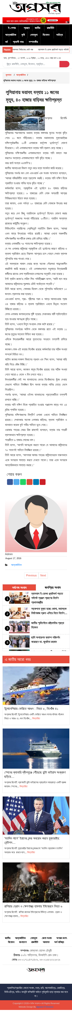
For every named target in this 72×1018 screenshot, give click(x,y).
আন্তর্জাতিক (10, 34)
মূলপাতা (8, 74)
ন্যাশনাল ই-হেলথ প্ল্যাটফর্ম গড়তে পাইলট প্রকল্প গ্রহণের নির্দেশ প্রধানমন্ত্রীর (47, 598)
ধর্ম (6, 41)
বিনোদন (46, 34)
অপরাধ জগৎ (61, 938)
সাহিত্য (59, 34)
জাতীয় (37, 28)
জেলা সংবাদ (47, 938)
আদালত (46, 942)
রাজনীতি (50, 28)
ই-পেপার (12, 28)
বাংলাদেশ (23, 942)
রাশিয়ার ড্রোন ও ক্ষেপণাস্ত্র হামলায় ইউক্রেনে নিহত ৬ (33, 906)
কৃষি (23, 34)
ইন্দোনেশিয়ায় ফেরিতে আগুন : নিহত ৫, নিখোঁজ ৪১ (31, 708)
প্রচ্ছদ (27, 28)
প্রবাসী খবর (18, 41)
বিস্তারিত (36, 718)
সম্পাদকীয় (33, 41)
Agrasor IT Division (44, 1007)
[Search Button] (64, 64)
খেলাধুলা (34, 34)
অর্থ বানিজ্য (59, 942)
